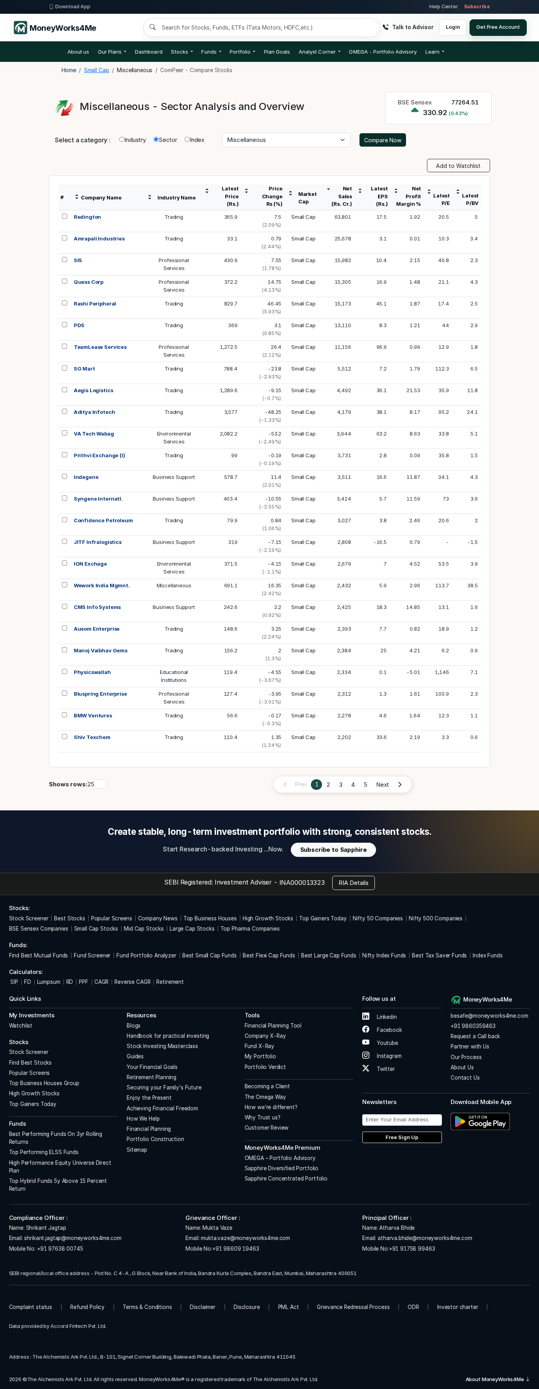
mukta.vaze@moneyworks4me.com (245, 1238)
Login (453, 27)
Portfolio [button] (240, 51)
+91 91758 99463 (412, 1249)
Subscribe (477, 6)
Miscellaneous (174, 585)
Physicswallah (92, 672)
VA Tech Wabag (94, 433)
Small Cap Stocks (96, 928)
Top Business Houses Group (44, 1083)
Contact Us (465, 1077)
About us (78, 51)
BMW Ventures (93, 715)
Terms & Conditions (147, 1307)
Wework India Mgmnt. (102, 585)
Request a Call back (475, 1036)
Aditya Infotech (94, 412)
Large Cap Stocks (192, 928)
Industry (135, 139)
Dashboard (149, 51)
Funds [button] (208, 51)
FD (27, 982)
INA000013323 (302, 882)
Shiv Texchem (92, 737)
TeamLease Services (100, 347)
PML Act (288, 1307)
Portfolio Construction (155, 1139)
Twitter (385, 1069)
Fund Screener (92, 955)
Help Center (443, 6)
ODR (413, 1307)
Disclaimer (202, 1307)
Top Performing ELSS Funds (44, 1152)
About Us (462, 1067)
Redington (87, 217)
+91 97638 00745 (59, 1249)
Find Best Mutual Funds (38, 955)
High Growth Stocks (268, 918)
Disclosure (247, 1307)
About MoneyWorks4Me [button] (495, 1379)
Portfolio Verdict (265, 1067)
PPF (83, 982)
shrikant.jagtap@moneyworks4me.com (72, 1238)
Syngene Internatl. (98, 498)
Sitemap (137, 1150)
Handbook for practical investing (168, 1036)
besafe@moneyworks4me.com (489, 1016)
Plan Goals (277, 51)
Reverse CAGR (132, 982)
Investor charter (457, 1307)
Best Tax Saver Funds (439, 955)
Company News (158, 918)
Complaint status (30, 1307)
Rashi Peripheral (95, 303)
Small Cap (303, 217)
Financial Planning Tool (273, 1025)
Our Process (466, 1057)
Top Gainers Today (322, 918)
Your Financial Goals (152, 1067)
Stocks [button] (179, 51)
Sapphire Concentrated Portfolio (286, 1178)
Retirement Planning (151, 1077)
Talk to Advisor (412, 27)
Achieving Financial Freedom (162, 1108)
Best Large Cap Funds (328, 955)
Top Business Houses (210, 918)
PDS (79, 325)
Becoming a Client (267, 1086)
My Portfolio (260, 1056)
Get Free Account (498, 27)
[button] (382, 51)
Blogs (133, 1025)
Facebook (388, 1030)
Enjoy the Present (149, 1098)
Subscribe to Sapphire (333, 849)
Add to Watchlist (458, 165)
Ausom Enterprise (97, 629)
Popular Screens (111, 918)
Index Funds (487, 955)
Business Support (174, 477)
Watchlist (21, 1025)
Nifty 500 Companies (435, 918)
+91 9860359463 (473, 1026)
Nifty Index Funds (384, 955)
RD (69, 982)
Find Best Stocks (30, 1062)
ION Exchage (90, 563)
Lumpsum (48, 982)
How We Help (143, 1118)
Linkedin (386, 1017)
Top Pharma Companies (250, 928)
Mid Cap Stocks (144, 928)
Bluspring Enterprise (100, 694)
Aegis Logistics (93, 390)
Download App (72, 6)
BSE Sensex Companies (38, 928)
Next (382, 784)
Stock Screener (29, 918)
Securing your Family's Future (164, 1087)
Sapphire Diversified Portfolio (282, 1168)
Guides (135, 1056)
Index (197, 139)
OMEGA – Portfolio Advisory (280, 1158)
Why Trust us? (263, 1117)
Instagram (388, 1056)
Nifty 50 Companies (378, 918)
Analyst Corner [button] (317, 51)
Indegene (86, 477)
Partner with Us (470, 1046)
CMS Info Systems (97, 607)
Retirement (170, 982)
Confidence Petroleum (103, 520)
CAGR (101, 982)
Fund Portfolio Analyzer (146, 955)
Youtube (386, 1043)
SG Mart (84, 368)
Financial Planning (149, 1129)
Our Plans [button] (110, 51)
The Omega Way (265, 1097)
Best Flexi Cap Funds (269, 955)
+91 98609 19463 (235, 1249)
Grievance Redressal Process (353, 1307)
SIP (13, 982)
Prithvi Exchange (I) (99, 455)
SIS (78, 260)
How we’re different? (271, 1107)
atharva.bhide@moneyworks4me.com (425, 1238)
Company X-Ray (265, 1036)
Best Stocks (69, 918)
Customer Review (267, 1128)
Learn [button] (432, 51)
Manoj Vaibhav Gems (100, 650)
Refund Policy (87, 1307)
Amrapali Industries (99, 238)
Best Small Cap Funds (209, 955)
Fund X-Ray (260, 1046)
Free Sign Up (402, 1137)
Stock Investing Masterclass (162, 1046)
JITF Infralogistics (98, 542)
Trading (174, 217)
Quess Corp (89, 282)
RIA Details (354, 882)
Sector (168, 139)
